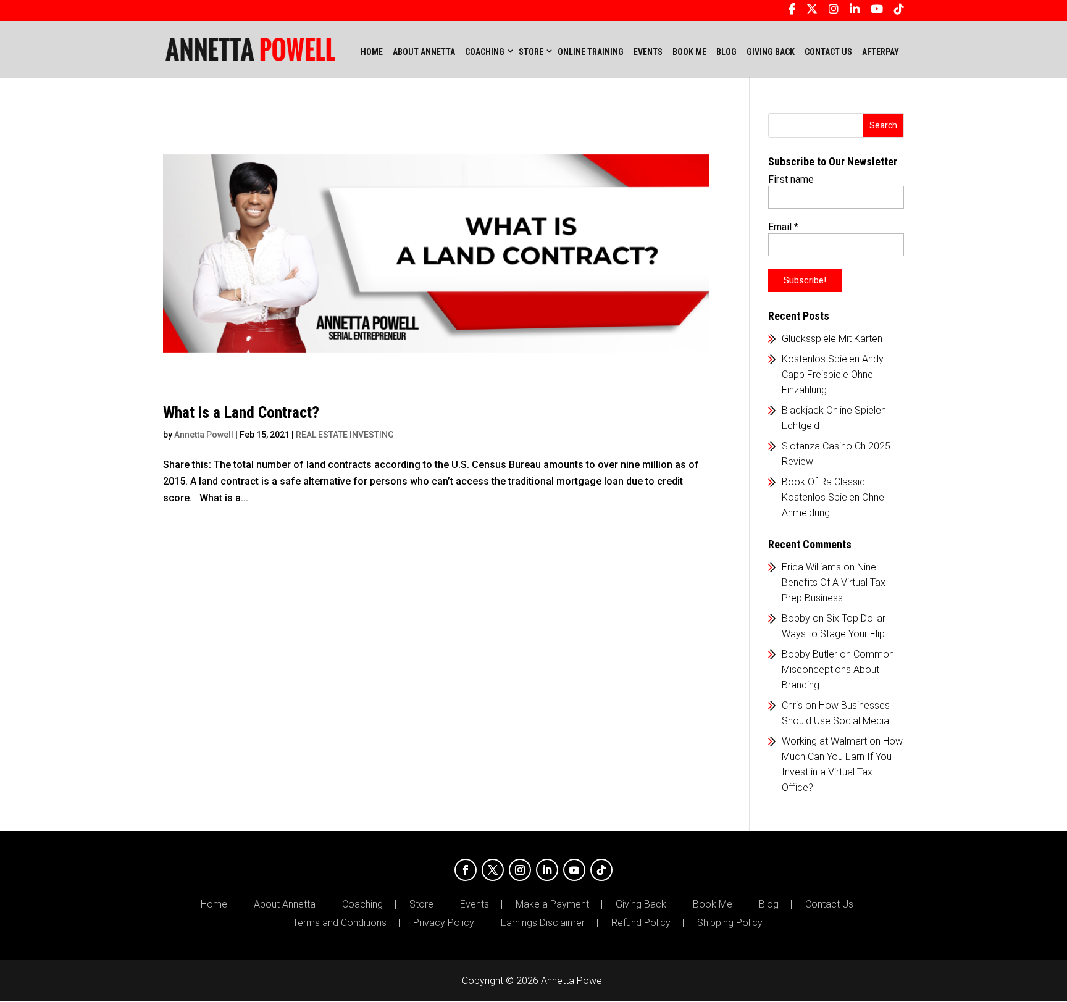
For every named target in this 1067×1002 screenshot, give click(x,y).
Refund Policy (641, 923)
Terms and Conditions (340, 923)
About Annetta (285, 904)
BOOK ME (689, 52)
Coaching (362, 904)
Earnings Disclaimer (543, 923)
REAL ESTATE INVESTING (345, 435)
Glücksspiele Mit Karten (832, 338)
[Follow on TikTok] (601, 870)
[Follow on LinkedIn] (547, 870)
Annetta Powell (203, 435)
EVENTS (648, 52)
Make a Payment (552, 904)
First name (791, 179)
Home (372, 52)
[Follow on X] (493, 870)
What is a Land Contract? (241, 412)
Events (474, 904)
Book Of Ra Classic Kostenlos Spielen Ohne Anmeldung (833, 497)
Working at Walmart (824, 741)
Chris (792, 705)
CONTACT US (828, 52)
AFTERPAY (880, 52)
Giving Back (641, 904)
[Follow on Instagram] (520, 870)
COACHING (484, 52)
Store (421, 904)
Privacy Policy (443, 923)
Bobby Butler (809, 654)
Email (783, 227)
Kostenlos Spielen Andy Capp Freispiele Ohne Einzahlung (833, 374)
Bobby (796, 618)
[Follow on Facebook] (465, 870)
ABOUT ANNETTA (424, 52)
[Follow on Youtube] (574, 870)
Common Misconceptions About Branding (838, 669)
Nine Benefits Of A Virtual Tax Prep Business (833, 582)
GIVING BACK (771, 52)
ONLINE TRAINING (591, 52)
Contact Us (829, 904)
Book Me (712, 904)
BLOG (726, 52)
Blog (769, 904)
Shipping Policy (730, 923)
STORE (531, 52)
